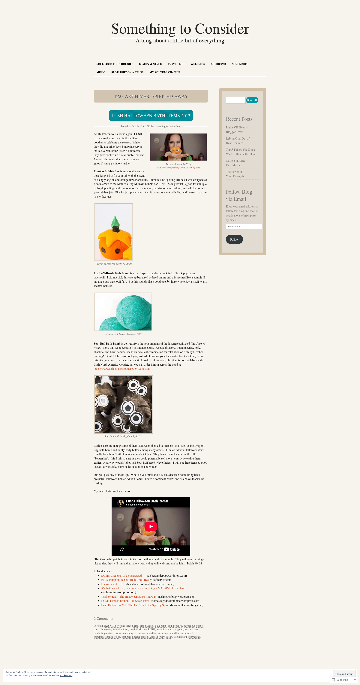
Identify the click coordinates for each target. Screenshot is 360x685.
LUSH (151, 629)
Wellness (198, 64)
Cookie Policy (66, 675)
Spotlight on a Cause (127, 72)
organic (179, 629)
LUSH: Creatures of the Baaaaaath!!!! (123, 575)
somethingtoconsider (157, 633)
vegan (169, 636)
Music (101, 72)
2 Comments (103, 618)
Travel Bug (176, 64)
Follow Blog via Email (239, 195)
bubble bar (189, 625)
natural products (165, 629)
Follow (234, 239)
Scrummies (240, 64)
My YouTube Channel (165, 72)
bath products (175, 625)
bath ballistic (146, 625)
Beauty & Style (150, 64)
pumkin (108, 633)
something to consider (133, 633)
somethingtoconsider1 (181, 633)
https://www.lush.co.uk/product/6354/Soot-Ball (122, 368)
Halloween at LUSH (113, 584)
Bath (136, 625)
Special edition (140, 636)
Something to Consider (180, 28)
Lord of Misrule (138, 629)
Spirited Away (156, 636)
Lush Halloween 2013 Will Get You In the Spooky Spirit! (135, 605)
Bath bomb (160, 625)
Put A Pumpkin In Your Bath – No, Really (126, 580)
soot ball (126, 636)
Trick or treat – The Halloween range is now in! (129, 596)
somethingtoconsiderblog (168, 126)
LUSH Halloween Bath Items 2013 (151, 115)
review (117, 633)
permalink (194, 636)
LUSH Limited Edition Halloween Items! (125, 601)
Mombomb (218, 64)
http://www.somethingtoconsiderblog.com (178, 167)
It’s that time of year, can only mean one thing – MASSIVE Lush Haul (142, 588)
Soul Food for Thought (115, 64)
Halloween (105, 629)
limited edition (120, 629)
